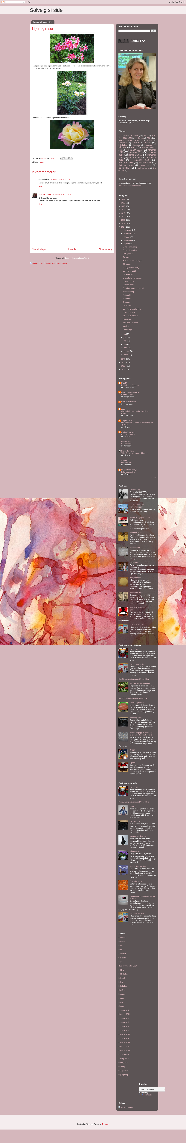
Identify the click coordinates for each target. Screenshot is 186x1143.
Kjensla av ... (128, 299)
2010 (123, 369)
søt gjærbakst (144, 168)
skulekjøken (145, 165)
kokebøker (122, 145)
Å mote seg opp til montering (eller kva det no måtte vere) (141, 734)
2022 (123, 199)
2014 (123, 227)
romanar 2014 (123, 1026)
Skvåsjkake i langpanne (132, 278)
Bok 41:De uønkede (130, 316)
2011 (123, 366)
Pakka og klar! (135, 718)
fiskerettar (140, 138)
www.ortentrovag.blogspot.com (130, 185)
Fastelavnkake (126, 463)
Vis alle (154, 477)
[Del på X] (66, 158)
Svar (40, 186)
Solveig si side (46, 10)
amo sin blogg (45, 194)
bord (145, 136)
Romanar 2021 (125, 162)
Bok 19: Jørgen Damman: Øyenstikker (133, 679)
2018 (123, 213)
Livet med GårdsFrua (130, 392)
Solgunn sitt (126, 420)
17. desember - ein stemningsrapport (137, 506)
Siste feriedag (128, 292)
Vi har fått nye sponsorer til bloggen (134, 453)
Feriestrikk (127, 295)
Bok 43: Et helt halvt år (132, 309)
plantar (144, 147)
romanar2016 (144, 162)
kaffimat (135, 143)
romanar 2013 (136, 152)
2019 (123, 210)
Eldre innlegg (105, 249)
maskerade (125, 441)
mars (126, 348)
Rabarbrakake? (135, 533)
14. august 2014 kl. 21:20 (60, 179)
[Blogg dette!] (63, 158)
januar (126, 355)
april (125, 344)
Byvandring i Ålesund (138, 836)
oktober (127, 237)
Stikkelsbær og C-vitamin (140, 683)
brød (154, 135)
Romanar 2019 (124, 1042)
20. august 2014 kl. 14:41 (62, 194)
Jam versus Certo (137, 625)
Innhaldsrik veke (136, 593)
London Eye (127, 330)
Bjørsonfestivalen (130, 250)
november (128, 233)
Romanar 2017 (124, 1034)
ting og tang (123, 1075)
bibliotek (134, 135)
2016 (123, 220)
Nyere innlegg (39, 249)
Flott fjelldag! (128, 254)
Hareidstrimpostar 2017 (128, 140)
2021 (123, 203)
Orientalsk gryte (136, 881)
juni (125, 337)
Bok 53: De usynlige (138, 866)
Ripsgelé (133, 763)
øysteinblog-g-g (128, 432)
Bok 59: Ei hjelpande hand (140, 518)
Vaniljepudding (135, 578)
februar (126, 351)
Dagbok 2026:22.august (130, 385)
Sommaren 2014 (129, 271)
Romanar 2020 (141, 160)
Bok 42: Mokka (129, 312)
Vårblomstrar (135, 851)
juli (125, 334)
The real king (135, 490)
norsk (134, 147)
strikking (123, 167)
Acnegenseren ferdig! (131, 268)
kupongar (148, 145)
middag (122, 147)
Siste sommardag (130, 247)
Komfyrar (136, 145)
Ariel (123, 409)
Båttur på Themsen (130, 323)
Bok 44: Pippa (128, 281)
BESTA (124, 383)
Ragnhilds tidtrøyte (129, 470)
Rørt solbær (134, 649)
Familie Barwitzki (128, 402)
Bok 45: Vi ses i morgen (132, 261)
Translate (148, 1095)
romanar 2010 (123, 1010)
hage (42, 162)
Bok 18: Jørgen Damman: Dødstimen (133, 698)
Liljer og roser (128, 285)
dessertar (127, 138)
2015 (123, 224)
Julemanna (134, 563)
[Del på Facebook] (69, 158)
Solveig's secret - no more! (133, 288)
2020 (123, 206)
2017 (123, 217)
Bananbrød (127, 305)
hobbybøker (122, 143)
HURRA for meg (127, 395)
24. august (127, 264)
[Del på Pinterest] (71, 158)
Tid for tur (126, 257)
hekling (149, 140)
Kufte (132, 806)
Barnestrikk (122, 135)
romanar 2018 (135, 157)
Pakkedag (127, 319)
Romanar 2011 (134, 150)
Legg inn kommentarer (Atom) (77, 258)
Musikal (126, 326)
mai (125, 341)
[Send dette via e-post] (61, 158)
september (128, 240)
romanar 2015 (135, 155)
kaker (148, 143)
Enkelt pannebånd (128, 472)
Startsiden (72, 249)
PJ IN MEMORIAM (128, 434)
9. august (126, 302)
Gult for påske (126, 444)
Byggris (133, 750)
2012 (123, 362)
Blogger (105, 1124)
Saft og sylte (125, 165)
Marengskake (135, 548)
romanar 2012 (123, 1018)
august (126, 244)
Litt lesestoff (128, 274)
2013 (123, 359)
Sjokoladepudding (137, 703)
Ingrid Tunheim (127, 451)
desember (128, 230)
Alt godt (124, 460)
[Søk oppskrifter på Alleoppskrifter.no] (125, 1107)
